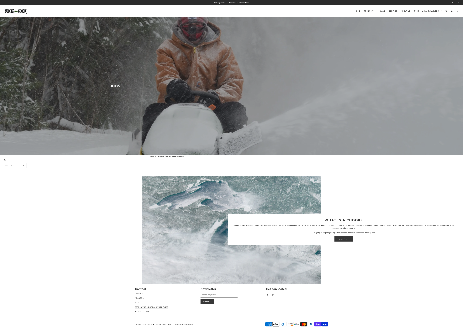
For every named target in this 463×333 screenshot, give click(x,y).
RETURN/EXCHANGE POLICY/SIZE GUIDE (151, 307)
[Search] (446, 11)
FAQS (416, 11)
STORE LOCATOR (142, 311)
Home (357, 11)
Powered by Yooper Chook (184, 324)
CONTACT (139, 293)
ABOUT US (139, 298)
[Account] (452, 11)
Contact (393, 11)
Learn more (344, 239)
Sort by (6, 160)
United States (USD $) (431, 11)
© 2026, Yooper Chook (163, 324)
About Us (405, 11)
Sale (382, 11)
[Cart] (458, 11)
